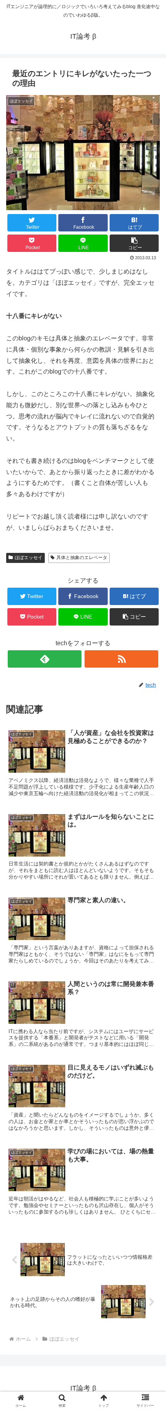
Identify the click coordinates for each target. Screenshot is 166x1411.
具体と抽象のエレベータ (81, 557)
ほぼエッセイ (28, 557)
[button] (134, 243)
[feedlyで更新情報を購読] (44, 659)
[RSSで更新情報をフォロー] (121, 659)
